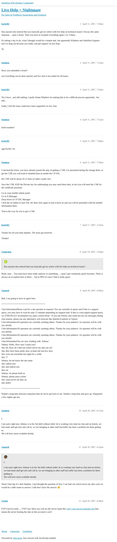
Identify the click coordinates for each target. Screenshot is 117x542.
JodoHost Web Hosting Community (17, 3)
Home (4, 531)
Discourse (17, 538)
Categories (15, 531)
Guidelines (27, 531)
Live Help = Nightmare (21, 10)
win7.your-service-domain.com (80, 509)
